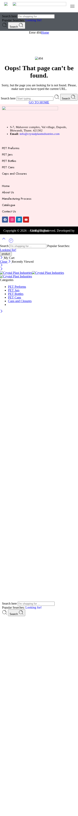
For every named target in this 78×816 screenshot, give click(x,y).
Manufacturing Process (16, 198)
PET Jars (7, 154)
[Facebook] (5, 220)
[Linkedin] (19, 220)
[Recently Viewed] (11, 242)
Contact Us (9, 211)
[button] (72, 6)
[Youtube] (26, 220)
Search (14, 26)
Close (4, 261)
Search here (10, 16)
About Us (8, 192)
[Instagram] (12, 220)
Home (45, 32)
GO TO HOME (39, 102)
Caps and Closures (14, 173)
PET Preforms (10, 148)
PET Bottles (9, 161)
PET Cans (8, 167)
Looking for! (33, 20)
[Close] (2, 258)
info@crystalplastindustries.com (40, 133)
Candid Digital (39, 230)
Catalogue (8, 205)
